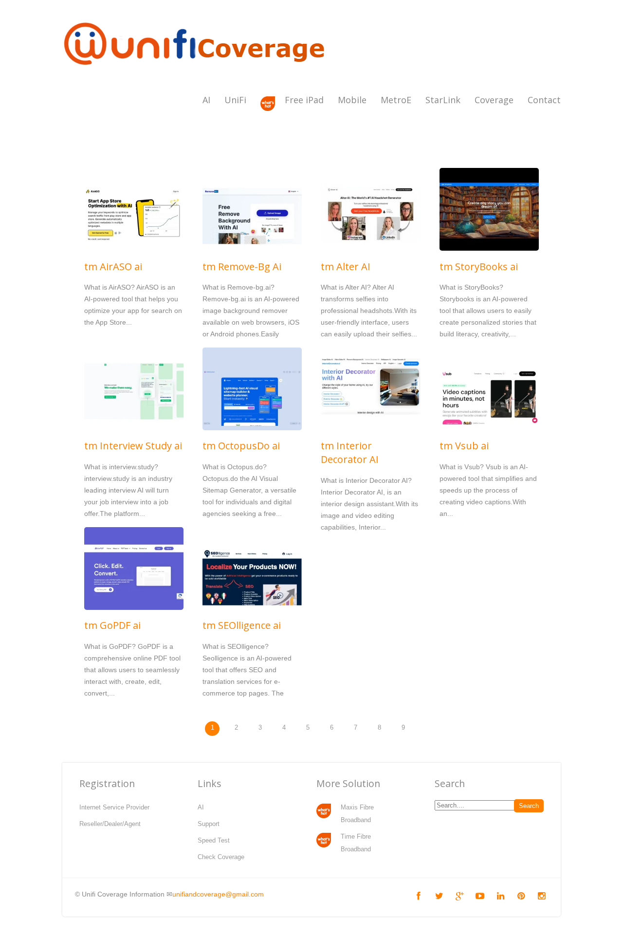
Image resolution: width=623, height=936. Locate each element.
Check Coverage (221, 857)
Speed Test (214, 840)
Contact (544, 100)
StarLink (442, 100)
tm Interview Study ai (133, 445)
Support (209, 823)
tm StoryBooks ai (479, 266)
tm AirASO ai (113, 266)
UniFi (235, 100)
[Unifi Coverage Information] (196, 70)
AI (206, 100)
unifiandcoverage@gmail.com (218, 894)
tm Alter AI (345, 266)
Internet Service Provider (114, 807)
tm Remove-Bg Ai (241, 266)
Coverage (494, 100)
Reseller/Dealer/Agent (110, 823)
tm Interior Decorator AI (350, 452)
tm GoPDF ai (112, 625)
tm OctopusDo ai (241, 445)
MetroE (396, 100)
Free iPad (304, 100)
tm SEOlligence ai (241, 625)
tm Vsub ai (464, 445)
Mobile (352, 100)
